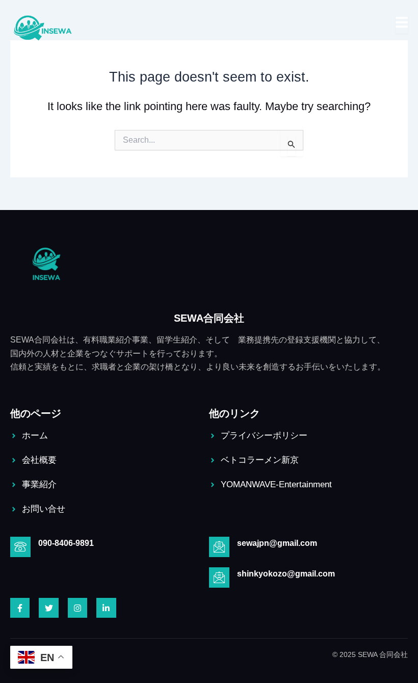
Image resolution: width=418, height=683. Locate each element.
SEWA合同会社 (209, 318)
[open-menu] (402, 24)
